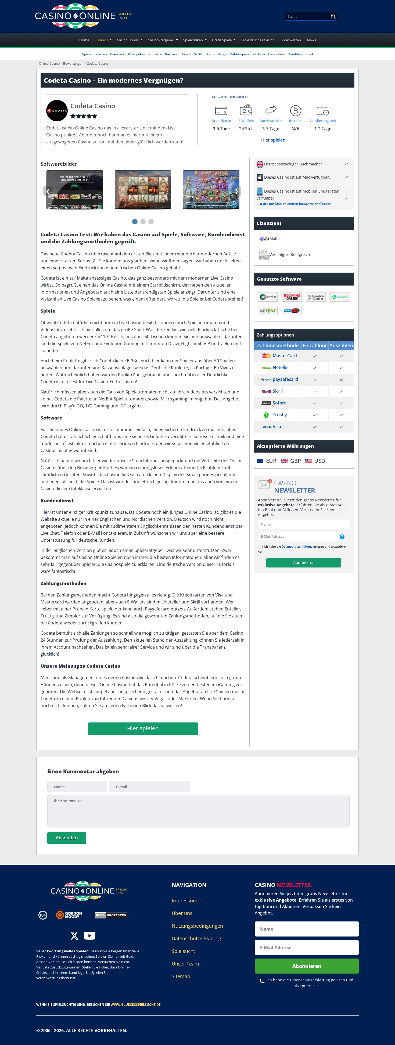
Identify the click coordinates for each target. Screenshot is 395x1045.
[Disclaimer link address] (72, 915)
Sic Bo (198, 54)
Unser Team (185, 963)
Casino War (277, 54)
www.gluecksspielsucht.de (136, 1004)
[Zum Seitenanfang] (384, 1037)
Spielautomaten (94, 54)
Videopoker (136, 54)
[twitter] (74, 936)
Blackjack (117, 54)
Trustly (280, 415)
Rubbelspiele (239, 54)
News (311, 40)
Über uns (182, 913)
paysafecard (285, 379)
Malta (275, 238)
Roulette (155, 54)
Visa (277, 426)
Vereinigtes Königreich (290, 254)
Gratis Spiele (222, 40)
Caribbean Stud (301, 54)
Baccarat (172, 54)
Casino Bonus (128, 40)
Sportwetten (291, 40)
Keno (210, 54)
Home (84, 40)
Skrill (278, 391)
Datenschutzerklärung (297, 546)
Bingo (222, 54)
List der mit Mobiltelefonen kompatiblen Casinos (294, 203)
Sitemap (181, 976)
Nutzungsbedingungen (197, 926)
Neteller (281, 367)
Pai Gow (259, 54)
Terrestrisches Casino (258, 40)
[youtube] (89, 936)
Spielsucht (183, 951)
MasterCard (285, 356)
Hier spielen (273, 140)
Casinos (101, 40)
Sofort (279, 403)
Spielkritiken (193, 40)
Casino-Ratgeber (161, 40)
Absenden (67, 837)
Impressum (185, 900)
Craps (186, 54)
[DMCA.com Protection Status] (111, 915)
